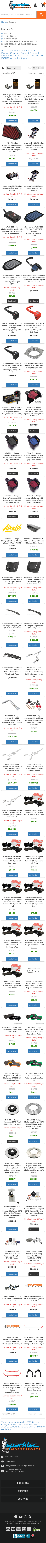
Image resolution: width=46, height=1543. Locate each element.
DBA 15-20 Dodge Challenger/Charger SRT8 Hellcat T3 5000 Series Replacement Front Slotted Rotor (34, 1124)
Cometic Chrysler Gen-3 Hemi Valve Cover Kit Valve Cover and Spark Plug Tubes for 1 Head (34, 984)
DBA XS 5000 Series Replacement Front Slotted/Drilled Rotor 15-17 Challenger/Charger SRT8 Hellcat (34, 1168)
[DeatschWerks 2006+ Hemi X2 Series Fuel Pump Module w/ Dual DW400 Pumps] (12, 1241)
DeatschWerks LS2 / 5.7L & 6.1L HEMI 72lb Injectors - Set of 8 (12, 1298)
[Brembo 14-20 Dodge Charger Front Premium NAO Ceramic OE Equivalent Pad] (12, 929)
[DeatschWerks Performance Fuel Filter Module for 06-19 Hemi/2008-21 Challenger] (12, 1326)
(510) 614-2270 (11, 1457)
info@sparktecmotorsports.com (20, 1466)
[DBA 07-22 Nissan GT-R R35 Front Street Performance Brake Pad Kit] (34, 1063)
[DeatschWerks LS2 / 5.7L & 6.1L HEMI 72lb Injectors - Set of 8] (12, 1285)
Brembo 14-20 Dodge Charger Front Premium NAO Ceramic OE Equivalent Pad (12, 943)
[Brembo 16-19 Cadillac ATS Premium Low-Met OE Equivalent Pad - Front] (34, 929)
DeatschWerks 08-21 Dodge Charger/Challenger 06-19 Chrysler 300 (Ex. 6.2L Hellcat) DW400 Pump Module (12, 1212)
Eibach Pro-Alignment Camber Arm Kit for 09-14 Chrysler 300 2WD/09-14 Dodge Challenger (34, 1387)
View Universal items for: (23, 1425)
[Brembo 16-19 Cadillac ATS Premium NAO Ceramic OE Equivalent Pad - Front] (12, 970)
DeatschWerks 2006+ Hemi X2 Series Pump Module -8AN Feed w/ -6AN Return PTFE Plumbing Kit (34, 1256)
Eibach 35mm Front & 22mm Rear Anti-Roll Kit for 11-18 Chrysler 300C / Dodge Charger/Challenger (12, 1388)
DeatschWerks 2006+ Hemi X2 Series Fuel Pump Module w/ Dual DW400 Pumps (12, 1255)
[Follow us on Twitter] (30, 1517)
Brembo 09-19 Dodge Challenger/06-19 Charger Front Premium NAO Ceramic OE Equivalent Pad (12, 901)
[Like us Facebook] (15, 1517)
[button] (23, 1483)
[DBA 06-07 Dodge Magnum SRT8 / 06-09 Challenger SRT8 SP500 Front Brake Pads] (34, 1017)
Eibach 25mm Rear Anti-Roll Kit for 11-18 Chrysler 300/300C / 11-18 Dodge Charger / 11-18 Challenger (34, 1340)
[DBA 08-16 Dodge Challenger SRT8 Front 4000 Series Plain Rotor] (12, 1109)
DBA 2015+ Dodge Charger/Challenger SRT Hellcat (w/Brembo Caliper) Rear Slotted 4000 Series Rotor (12, 1168)
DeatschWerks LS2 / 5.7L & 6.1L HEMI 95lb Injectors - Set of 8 (34, 1298)
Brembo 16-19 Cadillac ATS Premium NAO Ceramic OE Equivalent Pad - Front (12, 984)
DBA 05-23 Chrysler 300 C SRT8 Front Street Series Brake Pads (12, 1030)
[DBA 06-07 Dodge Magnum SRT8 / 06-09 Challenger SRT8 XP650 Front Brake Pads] (12, 1063)
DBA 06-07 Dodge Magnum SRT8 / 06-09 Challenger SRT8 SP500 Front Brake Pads (34, 1031)
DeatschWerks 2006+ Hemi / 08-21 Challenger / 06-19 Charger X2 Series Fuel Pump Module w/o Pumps (34, 1211)
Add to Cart (12, 918)
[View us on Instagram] (25, 1517)
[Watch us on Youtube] (20, 1517)
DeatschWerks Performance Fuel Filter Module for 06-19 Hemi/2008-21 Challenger (12, 1340)
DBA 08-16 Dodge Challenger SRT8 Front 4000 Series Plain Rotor (12, 1122)
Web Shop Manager (31, 1523)
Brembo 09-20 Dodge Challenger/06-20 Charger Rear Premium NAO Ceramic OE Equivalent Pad (34, 901)
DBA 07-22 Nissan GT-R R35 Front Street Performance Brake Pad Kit (34, 1077)
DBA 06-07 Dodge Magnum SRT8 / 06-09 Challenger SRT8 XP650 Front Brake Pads (12, 1077)
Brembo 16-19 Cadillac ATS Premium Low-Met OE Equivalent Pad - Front (34, 942)
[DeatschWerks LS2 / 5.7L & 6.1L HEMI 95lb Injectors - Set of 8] (34, 1285)
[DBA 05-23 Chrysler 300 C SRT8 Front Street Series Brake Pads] (12, 1017)
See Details (12, 1141)
